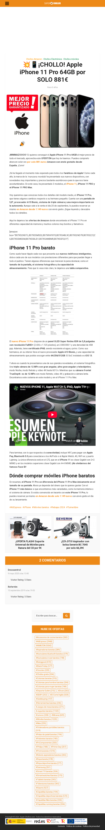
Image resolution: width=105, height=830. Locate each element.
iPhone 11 (71, 184)
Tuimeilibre (73, 507)
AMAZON (44, 646)
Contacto (61, 826)
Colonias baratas (47, 678)
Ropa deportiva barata (49, 763)
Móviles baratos (41, 507)
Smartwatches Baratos (49, 775)
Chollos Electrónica (52, 59)
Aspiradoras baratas (48, 650)
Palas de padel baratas (49, 734)
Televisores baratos (48, 784)
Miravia (58, 715)
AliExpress (16, 507)
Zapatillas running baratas (51, 804)
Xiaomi (42, 788)
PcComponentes (47, 743)
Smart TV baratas (47, 771)
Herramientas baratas (49, 703)
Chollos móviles (71, 59)
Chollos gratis (45, 674)
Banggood (44, 662)
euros (43, 162)
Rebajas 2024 (58, 507)
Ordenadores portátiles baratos (50, 729)
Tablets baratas (46, 780)
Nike (41, 723)
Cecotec (43, 670)
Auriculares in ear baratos (50, 658)
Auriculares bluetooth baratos (52, 654)
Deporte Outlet (46, 691)
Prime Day (59, 747)
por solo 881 (33, 162)
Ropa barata (45, 759)
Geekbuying (44, 699)
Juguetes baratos (48, 711)
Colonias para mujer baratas (52, 686)
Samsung (44, 767)
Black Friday (44, 666)
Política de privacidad (91, 826)
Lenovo (43, 715)
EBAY (42, 695)
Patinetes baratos (47, 739)
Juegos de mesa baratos (50, 707)
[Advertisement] (52, 30)
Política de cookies (73, 826)
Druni (64, 691)
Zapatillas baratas (47, 792)
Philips (42, 747)
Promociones (46, 751)
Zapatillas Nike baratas (49, 800)
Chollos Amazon (34, 59)
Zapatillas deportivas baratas (52, 796)
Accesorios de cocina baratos (52, 637)
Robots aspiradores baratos (51, 755)
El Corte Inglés (60, 695)
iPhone (27, 507)
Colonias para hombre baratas (52, 682)
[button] (7, 3)
